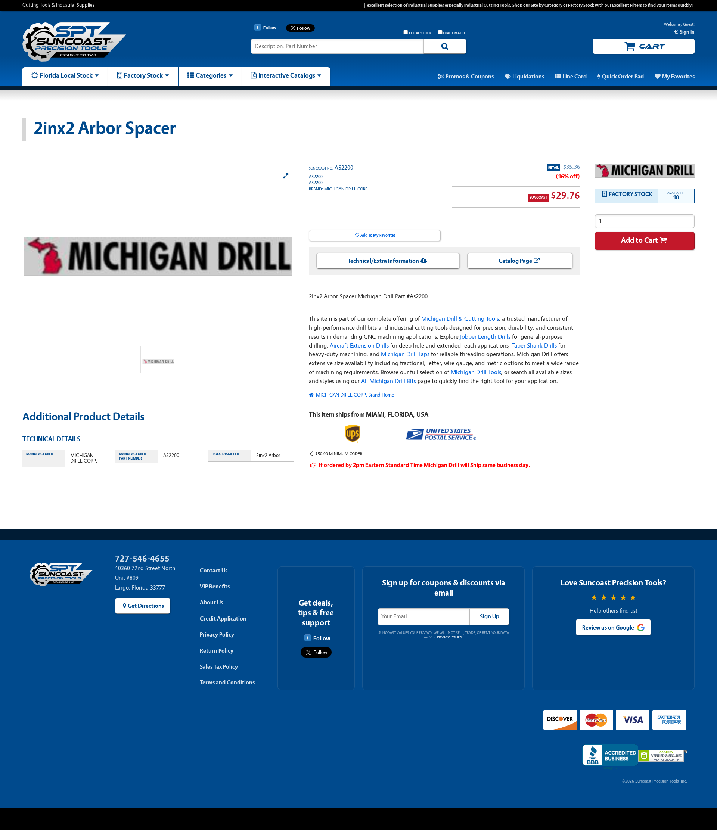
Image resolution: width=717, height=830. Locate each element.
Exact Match (454, 33)
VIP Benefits (215, 586)
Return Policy (216, 650)
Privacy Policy (217, 634)
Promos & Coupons (470, 76)
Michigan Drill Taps (405, 354)
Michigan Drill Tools (476, 372)
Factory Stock (143, 75)
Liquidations (528, 76)
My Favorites (678, 76)
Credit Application (223, 618)
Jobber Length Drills (485, 336)
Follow (321, 638)
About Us (211, 602)
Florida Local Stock (66, 75)
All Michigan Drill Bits (388, 381)
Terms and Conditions (227, 682)
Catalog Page (515, 261)
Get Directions (146, 606)
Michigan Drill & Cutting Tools (460, 318)
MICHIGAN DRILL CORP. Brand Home (354, 395)
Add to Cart (639, 240)
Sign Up (489, 616)
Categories (211, 75)
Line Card (574, 76)
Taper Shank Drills (534, 345)
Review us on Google (608, 627)
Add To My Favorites (377, 235)
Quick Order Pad (623, 76)
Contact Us (213, 570)
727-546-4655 (142, 559)
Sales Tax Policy (219, 666)
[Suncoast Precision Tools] (101, 42)
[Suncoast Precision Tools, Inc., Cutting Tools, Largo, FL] (610, 757)
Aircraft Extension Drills (359, 345)
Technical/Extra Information (383, 261)
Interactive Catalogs (286, 75)
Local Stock (420, 33)
